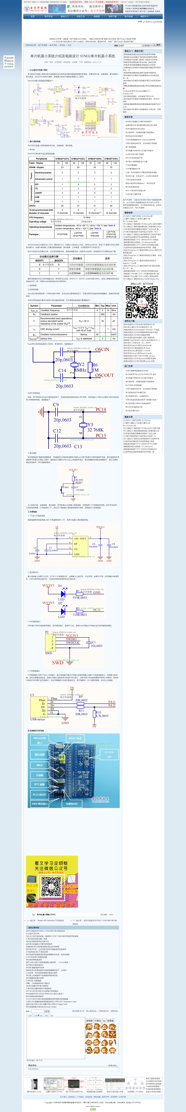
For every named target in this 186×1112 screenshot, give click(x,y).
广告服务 (80, 1097)
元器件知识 (128, 237)
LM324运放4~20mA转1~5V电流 (147, 330)
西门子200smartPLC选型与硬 (149, 428)
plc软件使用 (145, 6)
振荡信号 (150, 9)
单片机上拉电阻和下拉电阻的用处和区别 (42, 975)
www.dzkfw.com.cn (93, 1106)
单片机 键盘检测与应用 (35, 968)
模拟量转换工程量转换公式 (148, 431)
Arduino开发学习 (130, 91)
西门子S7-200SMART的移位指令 (145, 271)
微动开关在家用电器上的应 (143, 441)
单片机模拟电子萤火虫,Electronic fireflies (41, 1007)
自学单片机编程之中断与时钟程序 (39, 944)
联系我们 (71, 1097)
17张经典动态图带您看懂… (148, 57)
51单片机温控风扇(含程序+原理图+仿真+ (141, 400)
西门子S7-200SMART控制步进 (145, 449)
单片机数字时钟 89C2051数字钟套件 (139, 151)
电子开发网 (42, 45)
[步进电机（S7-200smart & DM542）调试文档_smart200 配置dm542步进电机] (135, 1090)
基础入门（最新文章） (135, 51)
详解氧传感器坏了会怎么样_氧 (147, 229)
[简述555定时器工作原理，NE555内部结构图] (115, 1090)
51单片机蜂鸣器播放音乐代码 (137, 371)
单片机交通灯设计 (133, 411)
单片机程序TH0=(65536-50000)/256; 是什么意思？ (45, 994)
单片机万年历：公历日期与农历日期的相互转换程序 (46, 949)
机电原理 (127, 65)
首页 (33, 16)
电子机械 (129, 16)
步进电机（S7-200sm (135, 1092)
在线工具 (81, 16)
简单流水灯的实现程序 (134, 136)
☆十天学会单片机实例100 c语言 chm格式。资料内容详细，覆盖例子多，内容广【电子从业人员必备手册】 (93, 42)
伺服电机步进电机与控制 (133, 68)
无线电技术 (128, 60)
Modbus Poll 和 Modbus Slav (148, 279)
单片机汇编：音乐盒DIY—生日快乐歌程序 (142, 176)
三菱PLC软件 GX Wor (54, 1092)
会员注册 (158, 22)
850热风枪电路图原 (153, 1089)
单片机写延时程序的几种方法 (37, 941)
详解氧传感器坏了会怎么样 (145, 433)
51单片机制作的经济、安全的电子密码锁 (141, 143)
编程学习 (145, 16)
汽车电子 (128, 9)
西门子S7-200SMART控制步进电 (145, 245)
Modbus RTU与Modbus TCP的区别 (51, 921)
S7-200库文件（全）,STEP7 (140, 343)
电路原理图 (44, 2)
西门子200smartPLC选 (74, 1092)
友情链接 (88, 1097)
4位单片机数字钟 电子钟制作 (37, 986)
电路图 (97, 16)
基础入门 (35, 2)
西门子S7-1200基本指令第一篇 (147, 274)
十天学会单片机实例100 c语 (144, 325)
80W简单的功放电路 (153, 1084)
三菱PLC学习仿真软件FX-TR (141, 327)
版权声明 (105, 1097)
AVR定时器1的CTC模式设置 (37, 952)
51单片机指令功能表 (133, 180)
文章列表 (122, 1097)
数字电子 (143, 11)
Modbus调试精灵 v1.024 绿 (140, 351)
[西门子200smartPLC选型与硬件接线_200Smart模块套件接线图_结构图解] (74, 1090)
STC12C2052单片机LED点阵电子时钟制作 (42, 991)
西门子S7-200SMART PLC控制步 (146, 240)
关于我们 (63, 1097)
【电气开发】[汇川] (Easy (141, 420)
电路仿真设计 (129, 330)
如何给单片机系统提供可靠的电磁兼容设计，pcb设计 (46, 970)
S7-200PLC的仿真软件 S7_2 (149, 340)
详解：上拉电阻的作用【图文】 (38, 983)
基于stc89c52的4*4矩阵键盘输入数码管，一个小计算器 (47, 962)
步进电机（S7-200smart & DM (144, 242)
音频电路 (150, 11)
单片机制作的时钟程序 (35, 996)
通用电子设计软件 (131, 340)
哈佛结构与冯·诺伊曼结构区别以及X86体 (141, 125)
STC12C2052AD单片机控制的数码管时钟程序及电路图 (47, 999)
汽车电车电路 (129, 229)
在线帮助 (114, 1097)
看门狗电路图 (131, 147)
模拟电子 (136, 11)
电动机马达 (128, 57)
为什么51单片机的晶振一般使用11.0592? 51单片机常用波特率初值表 (52, 936)
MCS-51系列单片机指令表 (136, 191)
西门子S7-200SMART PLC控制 (145, 444)
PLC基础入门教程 (131, 224)
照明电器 (136, 9)
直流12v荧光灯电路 (153, 1092)
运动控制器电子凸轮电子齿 (148, 439)
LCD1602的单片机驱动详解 (36, 957)
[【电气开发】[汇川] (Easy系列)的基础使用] (33, 1090)
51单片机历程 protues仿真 (145, 361)
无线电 (157, 11)
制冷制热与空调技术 (132, 75)
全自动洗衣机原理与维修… (146, 54)
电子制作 (143, 9)
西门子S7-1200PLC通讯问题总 (147, 276)
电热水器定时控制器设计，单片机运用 (140, 183)
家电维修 (127, 54)
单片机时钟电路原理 (34, 960)
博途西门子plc (129, 274)
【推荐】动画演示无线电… (148, 60)
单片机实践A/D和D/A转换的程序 (138, 403)
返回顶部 (10, 58)
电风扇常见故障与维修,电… (147, 73)
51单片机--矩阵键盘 (33, 981)
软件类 (126, 327)
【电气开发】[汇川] (33, 1092)
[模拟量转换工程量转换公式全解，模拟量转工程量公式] (94, 1090)
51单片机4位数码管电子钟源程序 (38, 989)
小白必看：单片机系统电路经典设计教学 (42, 973)
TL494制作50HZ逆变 (154, 1081)
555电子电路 (129, 232)
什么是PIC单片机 (32, 934)
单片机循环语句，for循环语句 (137, 396)
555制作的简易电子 (153, 1086)
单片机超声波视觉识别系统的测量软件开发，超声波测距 (48, 955)
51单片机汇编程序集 (133, 194)
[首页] (35, 8)
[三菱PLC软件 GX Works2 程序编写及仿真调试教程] (54, 1090)
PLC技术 (128, 6)
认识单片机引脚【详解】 (135, 154)
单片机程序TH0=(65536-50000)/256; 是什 (141, 374)
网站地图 (97, 1097)
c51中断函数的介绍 (133, 169)
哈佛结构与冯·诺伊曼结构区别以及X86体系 (42, 947)
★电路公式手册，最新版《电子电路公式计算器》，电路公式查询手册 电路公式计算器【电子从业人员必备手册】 (93, 39)
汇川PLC (127, 216)
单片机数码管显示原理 (35, 978)
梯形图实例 (54, 2)
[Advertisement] (93, 31)
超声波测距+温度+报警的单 (144, 338)
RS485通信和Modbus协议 (135, 129)
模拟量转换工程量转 (94, 1092)
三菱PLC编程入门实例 (132, 219)
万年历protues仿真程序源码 (145, 358)
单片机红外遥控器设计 (35, 965)
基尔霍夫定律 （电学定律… (147, 62)
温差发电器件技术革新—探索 (144, 248)
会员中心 (148, 22)
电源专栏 (154, 6)
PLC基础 (63, 2)
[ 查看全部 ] (112, 1065)
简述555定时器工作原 (115, 1092)
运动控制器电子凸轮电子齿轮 (149, 234)
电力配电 (127, 96)
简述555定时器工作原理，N (145, 436)
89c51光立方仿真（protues (145, 356)
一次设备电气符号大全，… (146, 96)
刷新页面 (10, 61)
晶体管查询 (8, 67)
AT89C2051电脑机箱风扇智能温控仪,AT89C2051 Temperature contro (51, 1002)
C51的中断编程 (131, 165)
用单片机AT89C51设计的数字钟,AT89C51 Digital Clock (46, 1004)
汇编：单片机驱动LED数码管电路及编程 (141, 172)
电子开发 (27, 2)
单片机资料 (128, 325)
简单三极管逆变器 (153, 1079)
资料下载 (113, 16)
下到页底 (10, 64)
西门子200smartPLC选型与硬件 (150, 224)
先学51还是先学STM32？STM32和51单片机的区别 (45, 931)
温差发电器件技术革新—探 (143, 452)
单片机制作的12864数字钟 (136, 392)
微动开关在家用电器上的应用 (144, 237)
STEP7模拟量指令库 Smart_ (140, 348)
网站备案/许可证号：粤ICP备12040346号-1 (83, 1103)
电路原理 (128, 11)
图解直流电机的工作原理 (145, 65)
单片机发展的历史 (133, 187)
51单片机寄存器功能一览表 (36, 939)
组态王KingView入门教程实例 (135, 250)
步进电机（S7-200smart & (143, 447)
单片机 (62, 45)
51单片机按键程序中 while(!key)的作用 (140, 140)
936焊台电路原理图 (142, 335)
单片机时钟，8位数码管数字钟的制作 (140, 132)
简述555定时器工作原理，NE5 (146, 232)
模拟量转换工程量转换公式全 (149, 227)
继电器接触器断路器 (132, 86)
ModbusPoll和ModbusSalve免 (141, 345)
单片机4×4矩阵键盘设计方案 (136, 162)
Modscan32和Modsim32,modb (141, 353)
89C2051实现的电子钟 (134, 158)
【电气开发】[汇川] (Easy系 (142, 216)
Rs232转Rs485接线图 (134, 385)
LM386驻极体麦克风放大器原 (146, 332)
